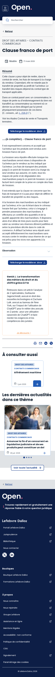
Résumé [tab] (7, 71)
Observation (8, 250)
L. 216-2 (23, 113)
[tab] (24, 457)
